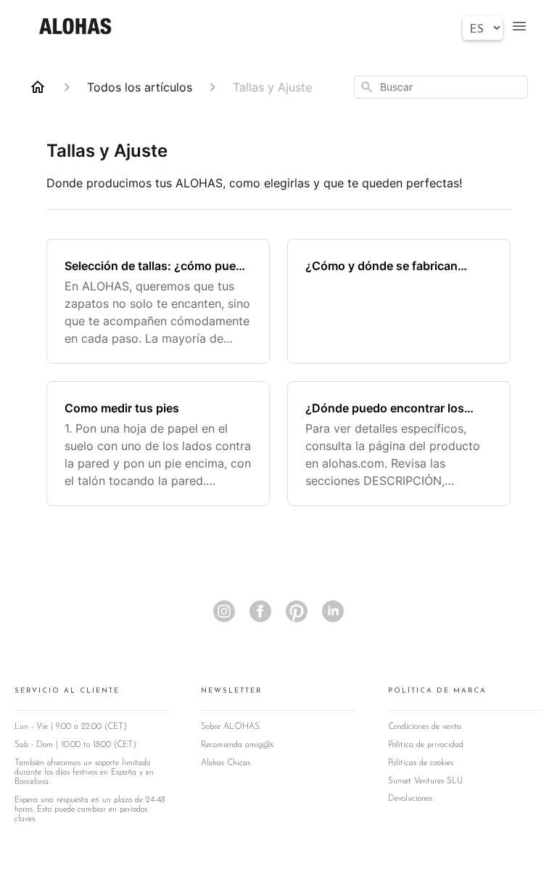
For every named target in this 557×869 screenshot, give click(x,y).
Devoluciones (410, 798)
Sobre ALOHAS (230, 726)
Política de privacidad (425, 745)
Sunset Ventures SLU (425, 781)
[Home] (37, 87)
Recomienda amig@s (237, 745)
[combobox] (441, 87)
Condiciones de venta (424, 726)
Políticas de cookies (420, 763)
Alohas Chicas (225, 763)
